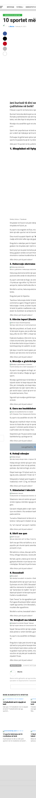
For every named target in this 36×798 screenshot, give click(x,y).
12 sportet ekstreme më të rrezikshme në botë (12, 735)
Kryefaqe (10, 7)
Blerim (12, 26)
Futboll (20, 7)
